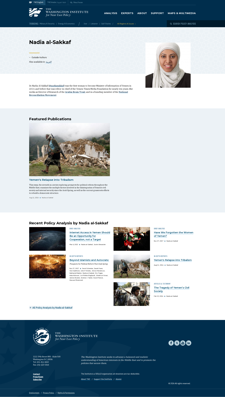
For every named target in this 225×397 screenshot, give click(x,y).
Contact (36, 374)
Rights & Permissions (66, 393)
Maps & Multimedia (182, 13)
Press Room (38, 377)
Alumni (118, 379)
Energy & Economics (66, 24)
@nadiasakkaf (56, 85)
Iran (86, 24)
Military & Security (47, 24)
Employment (34, 393)
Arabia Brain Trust (75, 92)
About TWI (85, 379)
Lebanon (94, 24)
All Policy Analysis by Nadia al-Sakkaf (52, 307)
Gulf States (106, 24)
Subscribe (37, 379)
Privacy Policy (48, 393)
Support (157, 13)
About (142, 13)
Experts (127, 13)
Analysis (110, 13)
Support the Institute (103, 379)
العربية (49, 62)
